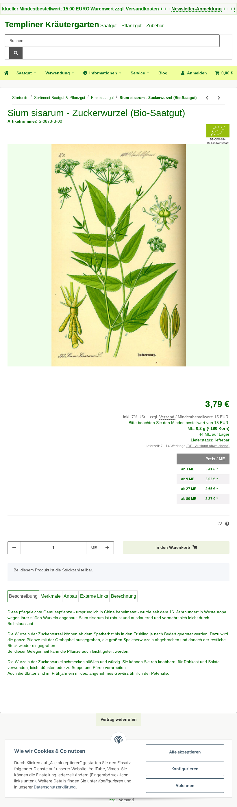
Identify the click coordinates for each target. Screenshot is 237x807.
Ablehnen (185, 785)
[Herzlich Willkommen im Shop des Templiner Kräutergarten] (6, 73)
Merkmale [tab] (50, 596)
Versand (167, 416)
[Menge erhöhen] (107, 548)
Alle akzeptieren (185, 751)
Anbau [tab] (70, 596)
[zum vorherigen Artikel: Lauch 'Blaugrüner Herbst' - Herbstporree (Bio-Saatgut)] (207, 98)
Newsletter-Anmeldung (182, 8)
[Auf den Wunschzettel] (220, 523)
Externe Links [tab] (94, 596)
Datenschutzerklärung (55, 786)
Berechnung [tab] (123, 596)
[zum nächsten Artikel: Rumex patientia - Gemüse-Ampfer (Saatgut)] (219, 98)
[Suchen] (16, 53)
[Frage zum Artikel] (227, 523)
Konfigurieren (185, 768)
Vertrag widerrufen (119, 719)
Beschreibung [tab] (23, 596)
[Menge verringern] (14, 548)
